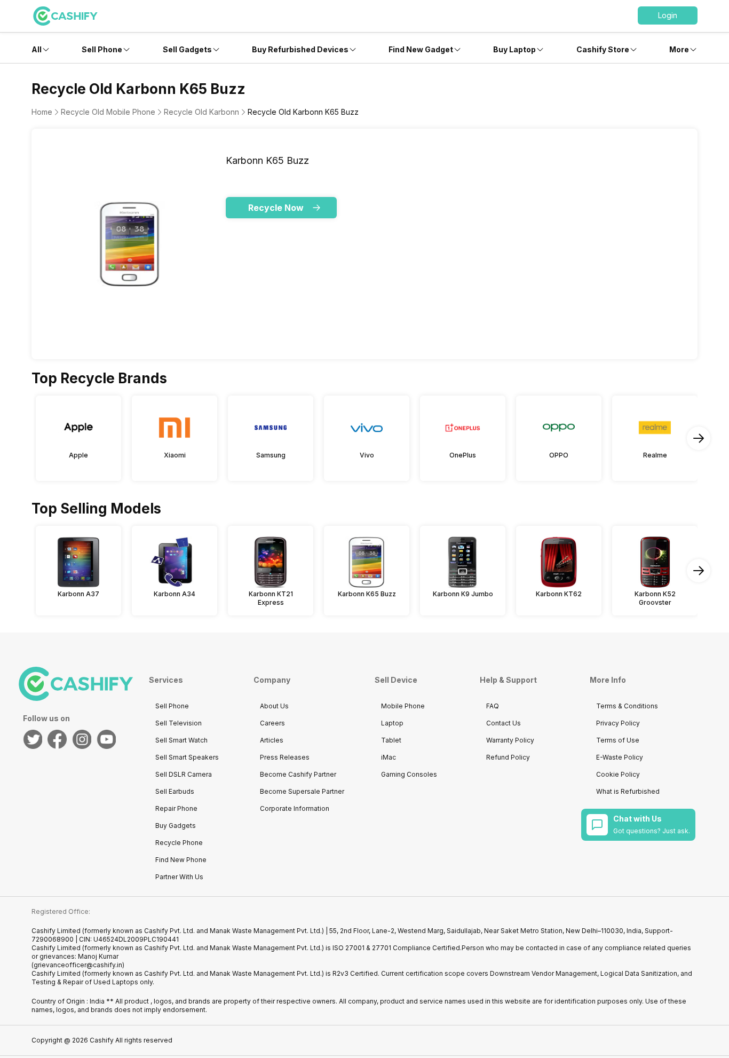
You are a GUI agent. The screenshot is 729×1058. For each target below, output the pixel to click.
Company (271, 679)
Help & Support (508, 679)
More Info (608, 679)
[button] (668, 15)
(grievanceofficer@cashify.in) (77, 965)
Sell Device (396, 679)
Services (166, 679)
